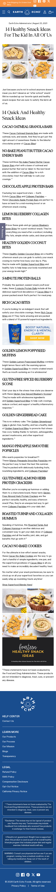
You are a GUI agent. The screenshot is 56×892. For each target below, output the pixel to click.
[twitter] (33, 874)
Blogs (5, 751)
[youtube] (34, 5)
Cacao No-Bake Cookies (21, 555)
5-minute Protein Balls (26, 288)
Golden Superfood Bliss (33, 264)
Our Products (9, 736)
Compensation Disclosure (15, 781)
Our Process (8, 741)
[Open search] (8, 12)
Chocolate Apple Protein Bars (23, 199)
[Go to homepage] (27, 12)
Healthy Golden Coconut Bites (24, 253)
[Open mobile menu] (3, 12)
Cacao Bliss (30, 143)
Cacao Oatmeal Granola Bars (23, 133)
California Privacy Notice (14, 791)
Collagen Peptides (35, 196)
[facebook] (23, 874)
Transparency (9, 756)
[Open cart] (50, 12)
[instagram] (17, 874)
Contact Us (8, 720)
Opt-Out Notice (10, 786)
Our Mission (8, 746)
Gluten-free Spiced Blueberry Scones (32, 393)
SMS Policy (8, 776)
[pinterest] (28, 874)
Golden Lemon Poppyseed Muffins (26, 361)
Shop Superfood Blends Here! (17, 584)
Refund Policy (9, 771)
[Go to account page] (44, 12)
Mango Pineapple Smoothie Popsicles (28, 460)
